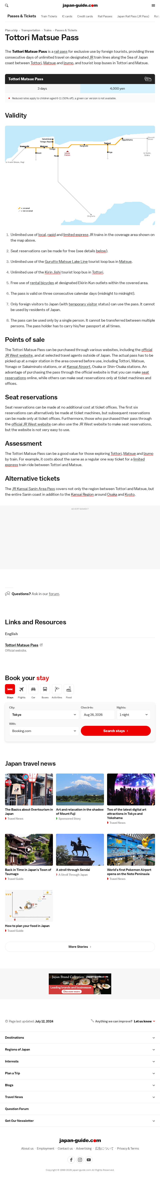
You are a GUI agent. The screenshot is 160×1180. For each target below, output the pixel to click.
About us (27, 1148)
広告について (104, 1148)
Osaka (112, 494)
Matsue (49, 62)
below (101, 250)
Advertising (84, 1148)
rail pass (61, 51)
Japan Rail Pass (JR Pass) (133, 16)
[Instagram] (80, 1160)
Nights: (121, 707)
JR (91, 57)
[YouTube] (88, 1160)
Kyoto (130, 494)
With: (12, 724)
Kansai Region (82, 494)
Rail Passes (105, 16)
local (42, 234)
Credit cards (85, 16)
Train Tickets (49, 16)
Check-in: (87, 707)
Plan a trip (11, 30)
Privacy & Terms (128, 1148)
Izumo (68, 62)
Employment (45, 1148)
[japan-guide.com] (80, 6)
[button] (153, 1037)
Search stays (114, 731)
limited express (76, 234)
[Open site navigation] (153, 5)
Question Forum (17, 1109)
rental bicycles (42, 282)
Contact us (65, 1148)
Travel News (14, 1097)
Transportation (30, 30)
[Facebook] (71, 1160)
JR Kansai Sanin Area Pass (33, 488)
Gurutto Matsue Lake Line (66, 261)
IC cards (67, 16)
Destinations (14, 1038)
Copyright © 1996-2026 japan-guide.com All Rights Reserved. (80, 1170)
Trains (47, 30)
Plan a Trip (12, 1073)
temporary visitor (83, 304)
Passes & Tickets (66, 30)
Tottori (36, 62)
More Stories (78, 947)
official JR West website (31, 424)
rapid (52, 234)
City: (12, 707)
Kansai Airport (78, 366)
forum (54, 593)
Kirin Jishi (53, 272)
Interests (12, 1061)
